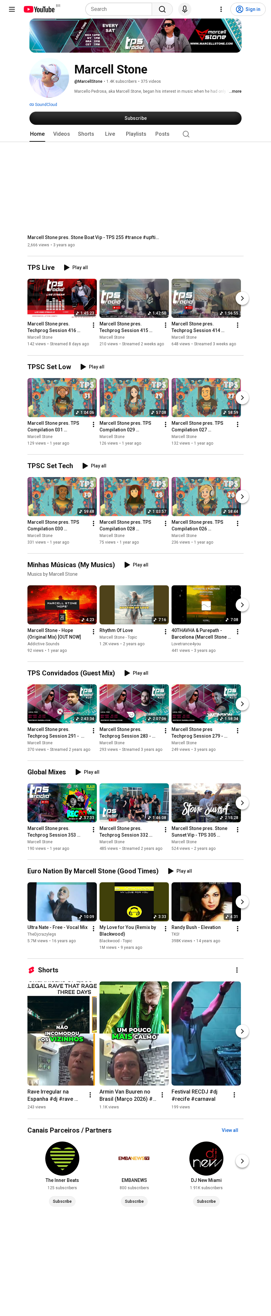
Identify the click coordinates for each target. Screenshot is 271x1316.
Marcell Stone (40, 337)
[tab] (37, 134)
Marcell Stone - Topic (118, 637)
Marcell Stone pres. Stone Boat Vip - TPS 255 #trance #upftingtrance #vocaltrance (93, 237)
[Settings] (221, 9)
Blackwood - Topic (115, 941)
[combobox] (120, 9)
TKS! (175, 934)
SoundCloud (45, 104)
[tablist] (135, 134)
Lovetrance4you (186, 644)
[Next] (242, 298)
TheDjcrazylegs (41, 934)
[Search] (162, 9)
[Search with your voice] (184, 9)
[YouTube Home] (39, 9)
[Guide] (12, 9)
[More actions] (93, 325)
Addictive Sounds (43, 644)
